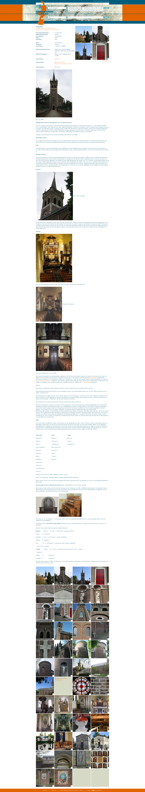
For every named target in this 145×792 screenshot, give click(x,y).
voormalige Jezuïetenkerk (44, 380)
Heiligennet (53, 790)
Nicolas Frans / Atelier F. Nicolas (63, 63)
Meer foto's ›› (105, 60)
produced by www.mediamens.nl (94, 790)
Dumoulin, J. (58, 59)
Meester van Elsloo (60, 62)
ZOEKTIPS (56, 3)
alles (50, 17)
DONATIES (51, 6)
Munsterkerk (93, 377)
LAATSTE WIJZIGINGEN (89, 3)
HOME (50, 3)
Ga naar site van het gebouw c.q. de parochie (47, 29)
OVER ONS (100, 3)
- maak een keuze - (53, 8)
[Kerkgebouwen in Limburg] (44, 13)
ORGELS (78, 3)
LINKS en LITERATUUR (68, 3)
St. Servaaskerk (86, 382)
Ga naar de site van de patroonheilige (45, 28)
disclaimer (45, 790)
